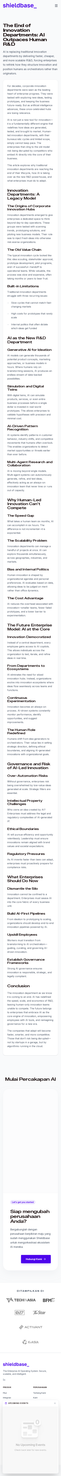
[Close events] (55, 1403)
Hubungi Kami (34, 1259)
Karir (35, 1397)
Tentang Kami (39, 1393)
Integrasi (7, 1397)
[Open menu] (56, 5)
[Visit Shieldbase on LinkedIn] (4, 1379)
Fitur (5, 1393)
